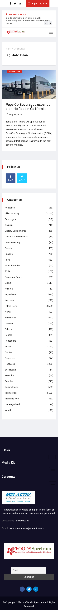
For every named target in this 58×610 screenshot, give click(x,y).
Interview (9, 300)
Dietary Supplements (15, 231)
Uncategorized (12, 404)
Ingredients (10, 294)
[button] (46, 23)
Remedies (10, 358)
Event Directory (12, 242)
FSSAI (8, 271)
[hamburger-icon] (52, 457)
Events (8, 248)
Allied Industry (12, 213)
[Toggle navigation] (51, 32)
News (8, 312)
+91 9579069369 (20, 520)
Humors (9, 288)
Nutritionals (10, 317)
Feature (9, 254)
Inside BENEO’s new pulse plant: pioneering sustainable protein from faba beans (28, 21)
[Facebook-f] (22, 589)
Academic (10, 207)
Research (10, 364)
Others (8, 329)
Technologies (12, 387)
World (8, 410)
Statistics (9, 375)
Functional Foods (13, 277)
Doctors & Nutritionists (16, 236)
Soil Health (10, 369)
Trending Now (12, 398)
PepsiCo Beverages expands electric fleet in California (28, 106)
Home (7, 49)
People (8, 335)
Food (7, 259)
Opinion (9, 323)
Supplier (9, 381)
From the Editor (12, 265)
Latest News (11, 306)
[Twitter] (29, 589)
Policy (8, 346)
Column (9, 225)
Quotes (8, 352)
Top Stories (11, 393)
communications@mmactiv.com (26, 528)
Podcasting (10, 340)
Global (8, 283)
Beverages (15, 71)
